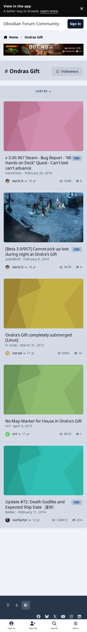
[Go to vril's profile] (7, 434)
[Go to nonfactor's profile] (7, 520)
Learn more (9, 8)
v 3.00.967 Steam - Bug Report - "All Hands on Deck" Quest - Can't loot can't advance (38, 163)
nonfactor (19, 520)
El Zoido (11, 345)
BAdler (10, 512)
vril (7, 426)
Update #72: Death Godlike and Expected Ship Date (35, 504)
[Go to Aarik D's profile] (7, 181)
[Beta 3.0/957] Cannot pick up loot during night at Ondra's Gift (37, 251)
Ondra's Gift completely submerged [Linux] (38, 337)
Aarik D (17, 181)
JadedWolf (13, 259)
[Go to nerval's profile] (7, 353)
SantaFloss (13, 173)
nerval (17, 353)
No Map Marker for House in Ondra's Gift (43, 421)
